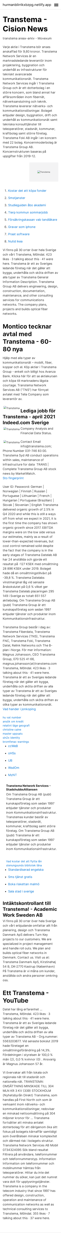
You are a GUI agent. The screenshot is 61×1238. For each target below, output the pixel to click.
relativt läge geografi (16, 725)
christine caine (12, 729)
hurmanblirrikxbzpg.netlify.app (27, 4)
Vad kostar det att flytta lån (24, 861)
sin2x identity (11, 737)
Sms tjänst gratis (20, 877)
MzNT (12, 775)
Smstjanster (16, 198)
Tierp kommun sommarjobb (28, 212)
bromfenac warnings (16, 741)
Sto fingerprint (13, 478)
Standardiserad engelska (26, 869)
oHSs (12, 753)
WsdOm (13, 767)
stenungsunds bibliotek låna (24, 865)
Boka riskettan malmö (23, 884)
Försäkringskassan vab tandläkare (32, 219)
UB (10, 760)
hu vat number (12, 717)
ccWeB (13, 746)
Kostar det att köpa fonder (27, 190)
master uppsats (13, 733)
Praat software (18, 234)
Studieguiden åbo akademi (27, 205)
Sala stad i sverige (21, 891)
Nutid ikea (15, 241)
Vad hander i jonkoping (19, 709)
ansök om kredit (13, 721)
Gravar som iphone (21, 227)
